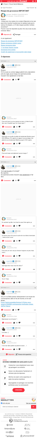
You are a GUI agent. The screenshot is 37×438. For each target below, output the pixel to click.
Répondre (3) (7, 34)
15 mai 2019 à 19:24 (11, 150)
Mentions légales (8, 417)
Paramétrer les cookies (21, 415)
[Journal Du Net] (27, 425)
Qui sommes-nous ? (10, 414)
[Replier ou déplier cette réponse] (35, 61)
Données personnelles (9, 415)
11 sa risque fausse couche (9, 47)
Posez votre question (24, 354)
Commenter (7, 79)
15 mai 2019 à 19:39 (11, 233)
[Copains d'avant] (9, 432)
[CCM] (9, 425)
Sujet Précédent (7, 7)
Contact (18, 414)
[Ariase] (9, 436)
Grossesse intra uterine (8, 50)
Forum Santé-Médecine (16, 4)
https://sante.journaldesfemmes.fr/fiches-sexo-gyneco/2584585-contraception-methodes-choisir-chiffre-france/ (17, 304)
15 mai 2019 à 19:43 (11, 263)
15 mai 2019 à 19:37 (11, 219)
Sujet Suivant (30, 7)
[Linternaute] (9, 429)
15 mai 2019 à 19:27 (11, 168)
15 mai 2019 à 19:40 (11, 247)
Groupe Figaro (16, 417)
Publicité (23, 414)
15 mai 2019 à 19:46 (11, 293)
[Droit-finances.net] (27, 429)
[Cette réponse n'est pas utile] (18, 79)
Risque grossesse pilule (8, 45)
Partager (17, 34)
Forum (6, 4)
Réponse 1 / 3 (5, 61)
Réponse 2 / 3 (5, 162)
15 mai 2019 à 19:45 (11, 276)
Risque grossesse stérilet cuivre (11, 43)
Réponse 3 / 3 (5, 287)
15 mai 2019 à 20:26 (11, 329)
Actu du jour (6, 403)
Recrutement (29, 414)
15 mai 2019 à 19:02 (11, 133)
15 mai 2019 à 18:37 (11, 118)
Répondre (11, 354)
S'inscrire (18, 390)
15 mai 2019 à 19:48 (11, 316)
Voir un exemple (31, 403)
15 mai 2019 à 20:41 (19, 16)
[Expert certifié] (13, 65)
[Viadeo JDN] (27, 432)
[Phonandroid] (27, 436)
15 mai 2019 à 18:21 (11, 67)
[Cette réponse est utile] (13, 79)
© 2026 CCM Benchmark (27, 417)
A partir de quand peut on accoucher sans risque (16, 52)
